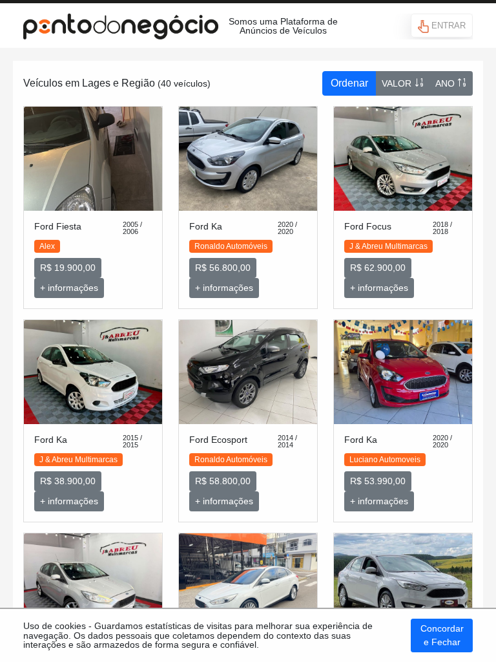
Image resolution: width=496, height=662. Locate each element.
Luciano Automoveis (384, 459)
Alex (47, 246)
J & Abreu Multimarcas (388, 246)
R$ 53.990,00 (378, 481)
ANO (446, 83)
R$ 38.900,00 (68, 481)
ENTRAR (447, 25)
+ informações (69, 288)
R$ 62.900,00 (378, 267)
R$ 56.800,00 (223, 267)
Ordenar (349, 83)
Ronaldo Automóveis (230, 246)
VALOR (398, 83)
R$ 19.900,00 (68, 267)
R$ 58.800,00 (223, 481)
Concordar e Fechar (442, 635)
